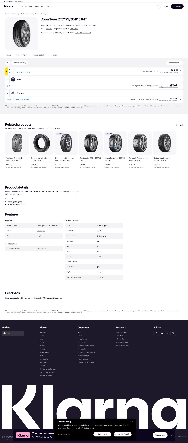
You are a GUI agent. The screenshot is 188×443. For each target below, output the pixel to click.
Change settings (65, 434)
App (42, 6)
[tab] (8, 55)
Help (48, 6)
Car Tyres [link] (44, 14)
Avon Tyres (41, 231)
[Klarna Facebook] (156, 333)
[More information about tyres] (7, 79)
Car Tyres (74, 29)
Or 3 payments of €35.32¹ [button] (38, 167)
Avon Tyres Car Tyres (16, 204)
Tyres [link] (37, 14)
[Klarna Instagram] (173, 333)
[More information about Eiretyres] (7, 93)
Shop (37, 6)
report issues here (55, 298)
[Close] (132, 421)
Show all (179, 125)
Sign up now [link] (160, 435)
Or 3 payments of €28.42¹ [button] (161, 167)
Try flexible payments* (83, 33)
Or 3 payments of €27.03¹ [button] (63, 167)
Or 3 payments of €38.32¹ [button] (88, 167)
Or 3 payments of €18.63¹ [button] (14, 167)
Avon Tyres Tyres (15, 201)
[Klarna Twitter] (167, 333)
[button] (166, 6)
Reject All (102, 434)
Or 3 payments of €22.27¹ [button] (112, 167)
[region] (95, 429)
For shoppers (8, 1)
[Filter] (7, 63)
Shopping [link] (15, 14)
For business (19, 1)
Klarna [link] (7, 14)
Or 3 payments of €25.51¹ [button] (136, 167)
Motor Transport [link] (27, 14)
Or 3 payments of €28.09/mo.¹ (169, 72)
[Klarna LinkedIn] (161, 333)
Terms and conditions (63, 108)
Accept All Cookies (122, 434)
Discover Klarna (26, 6)
